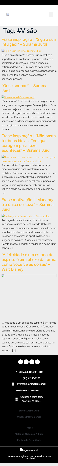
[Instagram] (26, 361)
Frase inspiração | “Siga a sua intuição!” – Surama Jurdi (29, 42)
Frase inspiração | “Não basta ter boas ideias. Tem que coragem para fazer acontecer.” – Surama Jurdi (29, 143)
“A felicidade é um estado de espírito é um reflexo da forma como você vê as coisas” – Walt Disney (29, 262)
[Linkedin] (37, 361)
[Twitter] (31, 361)
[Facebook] (20, 361)
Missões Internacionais (29, 417)
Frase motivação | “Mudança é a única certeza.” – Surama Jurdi (28, 204)
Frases (29, 427)
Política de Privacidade (29, 440)
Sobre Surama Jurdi (29, 410)
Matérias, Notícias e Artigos (29, 434)
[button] (51, 14)
